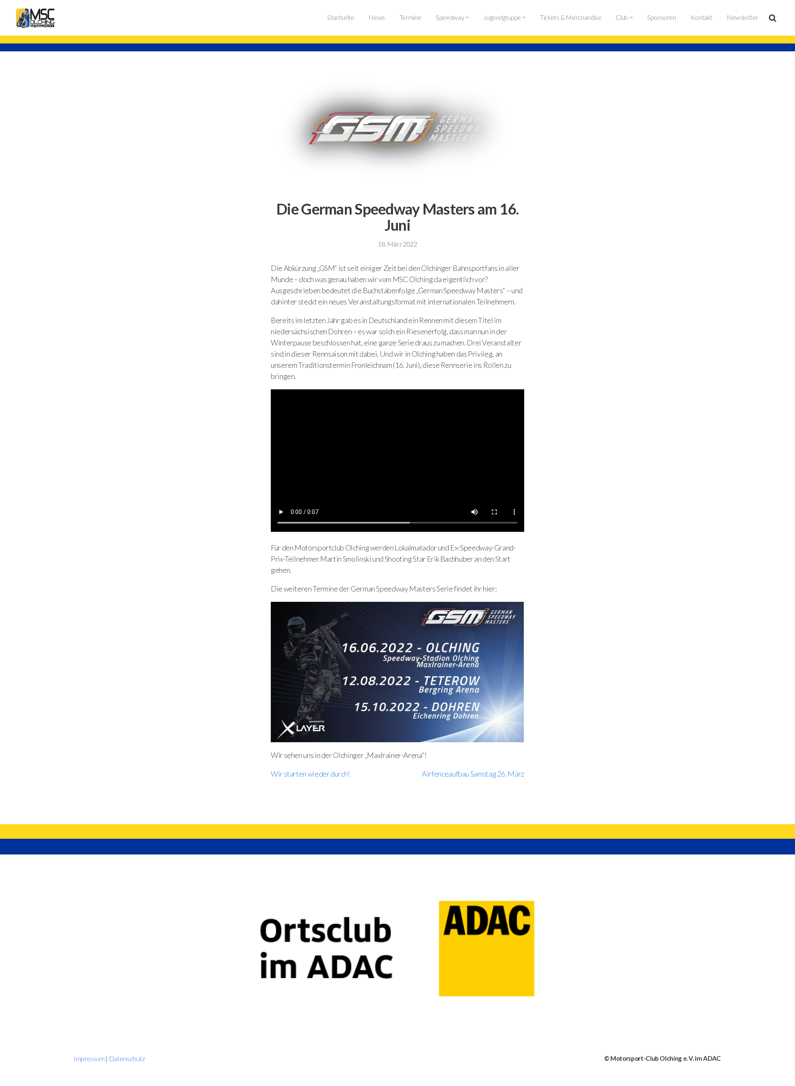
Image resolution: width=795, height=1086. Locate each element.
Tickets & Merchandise (570, 17)
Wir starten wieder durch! (310, 773)
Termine (410, 17)
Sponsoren (661, 17)
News (377, 17)
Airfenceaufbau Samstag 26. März (473, 773)
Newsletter (742, 17)
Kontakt (701, 17)
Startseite (340, 17)
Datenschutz (127, 1058)
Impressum (89, 1058)
